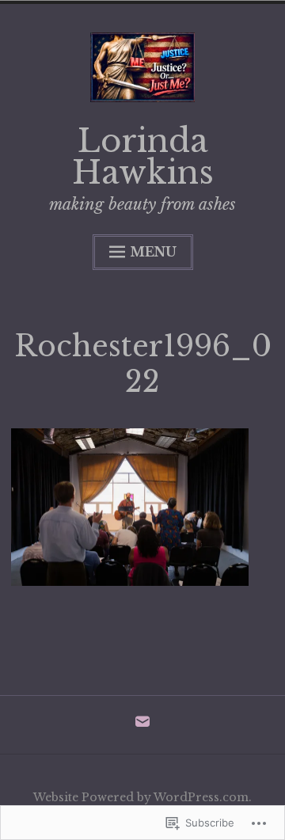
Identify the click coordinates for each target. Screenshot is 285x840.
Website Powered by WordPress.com (141, 797)
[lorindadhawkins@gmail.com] (142, 725)
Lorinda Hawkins (143, 156)
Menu (153, 252)
